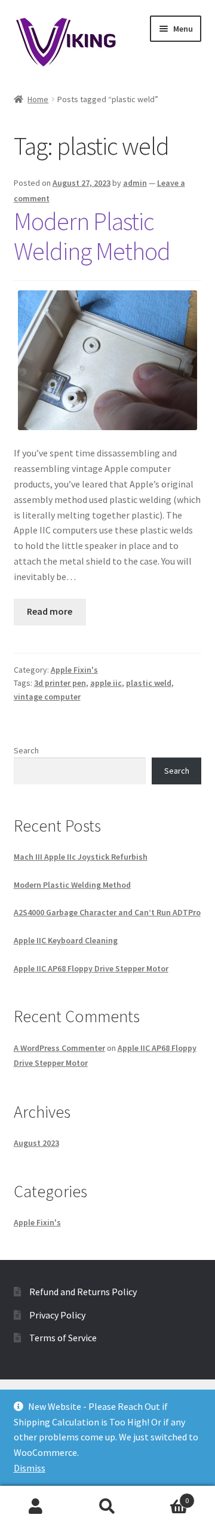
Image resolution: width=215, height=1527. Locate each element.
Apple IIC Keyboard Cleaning (66, 940)
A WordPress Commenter (59, 1047)
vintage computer (47, 696)
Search (26, 750)
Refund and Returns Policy (83, 1292)
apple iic (106, 682)
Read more (49, 611)
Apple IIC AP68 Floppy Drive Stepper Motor (91, 968)
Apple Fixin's (74, 669)
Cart (166, 1496)
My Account (36, 1506)
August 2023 (36, 1142)
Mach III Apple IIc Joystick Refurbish (81, 856)
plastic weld (148, 682)
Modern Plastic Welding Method (92, 236)
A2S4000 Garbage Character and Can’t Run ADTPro (107, 912)
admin (135, 182)
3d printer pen (60, 682)
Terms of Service (63, 1338)
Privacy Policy (57, 1315)
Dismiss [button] (29, 1468)
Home (37, 99)
